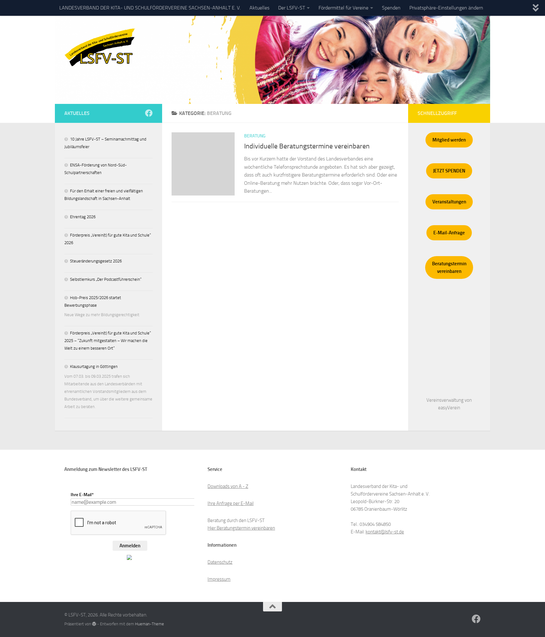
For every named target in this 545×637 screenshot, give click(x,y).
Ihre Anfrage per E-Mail (231, 503)
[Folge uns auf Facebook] (149, 113)
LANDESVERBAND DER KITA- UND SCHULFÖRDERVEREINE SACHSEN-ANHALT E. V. (150, 8)
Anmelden (130, 546)
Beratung (255, 136)
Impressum (219, 579)
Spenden (391, 8)
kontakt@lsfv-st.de (385, 532)
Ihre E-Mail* (82, 494)
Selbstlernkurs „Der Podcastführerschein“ (106, 279)
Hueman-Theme (149, 624)
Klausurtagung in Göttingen (94, 366)
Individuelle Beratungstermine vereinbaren (307, 146)
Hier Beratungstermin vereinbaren (241, 528)
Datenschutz (220, 562)
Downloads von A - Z (228, 486)
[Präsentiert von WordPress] (94, 624)
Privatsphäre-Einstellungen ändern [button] (446, 8)
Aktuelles (259, 8)
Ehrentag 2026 (83, 216)
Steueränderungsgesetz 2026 (96, 261)
